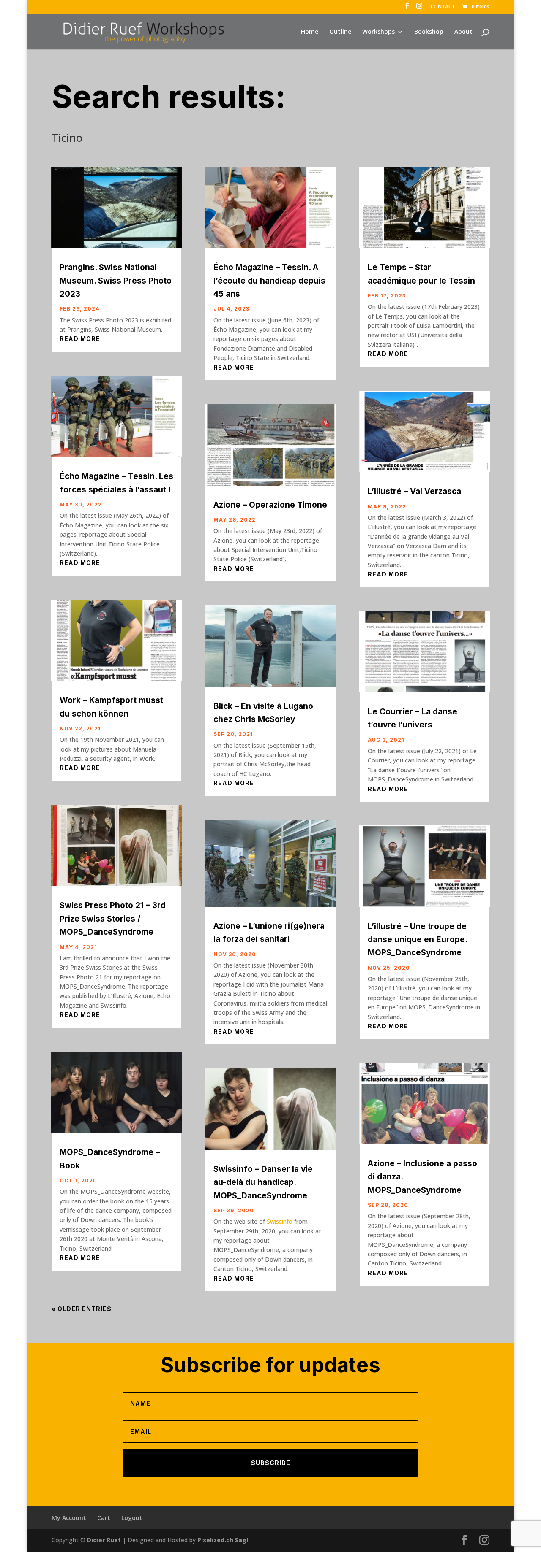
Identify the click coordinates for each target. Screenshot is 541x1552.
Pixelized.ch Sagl (222, 1540)
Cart (103, 1518)
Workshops (378, 32)
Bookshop (428, 32)
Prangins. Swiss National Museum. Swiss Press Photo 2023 (116, 280)
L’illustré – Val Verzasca (414, 491)
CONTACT (443, 7)
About (463, 32)
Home (309, 32)
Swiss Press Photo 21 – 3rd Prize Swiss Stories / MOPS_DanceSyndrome (113, 918)
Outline (340, 32)
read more (80, 338)
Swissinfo (279, 1221)
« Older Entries (82, 1308)
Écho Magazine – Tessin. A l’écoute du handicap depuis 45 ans (269, 280)
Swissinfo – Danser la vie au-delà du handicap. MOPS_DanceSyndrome (263, 1182)
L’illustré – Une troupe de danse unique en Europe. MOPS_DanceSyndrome (417, 940)
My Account (69, 1518)
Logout (131, 1518)
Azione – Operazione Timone (270, 505)
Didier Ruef (104, 1540)
